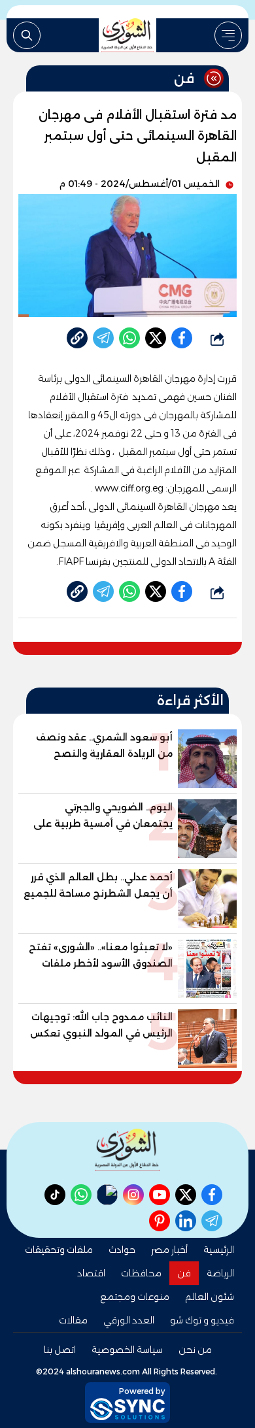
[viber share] (103, 337)
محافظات (141, 1273)
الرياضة (220, 1273)
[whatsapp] (77, 337)
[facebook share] (181, 337)
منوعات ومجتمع (134, 1297)
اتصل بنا (60, 1349)
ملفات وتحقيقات (59, 1249)
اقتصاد (91, 1273)
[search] (27, 35)
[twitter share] (155, 337)
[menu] (228, 35)
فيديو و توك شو (202, 1320)
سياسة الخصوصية (127, 1349)
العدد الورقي (128, 1320)
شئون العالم (209, 1297)
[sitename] (127, 1150)
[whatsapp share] (129, 337)
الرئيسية (218, 1249)
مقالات (73, 1320)
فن (184, 1273)
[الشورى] (127, 35)
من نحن (195, 1349)
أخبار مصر (169, 1249)
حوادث (122, 1249)
